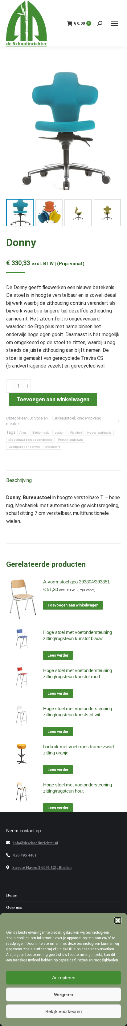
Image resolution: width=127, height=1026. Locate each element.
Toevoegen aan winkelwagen (53, 399)
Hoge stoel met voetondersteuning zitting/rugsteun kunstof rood (77, 673)
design (60, 432)
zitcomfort (52, 446)
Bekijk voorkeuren (63, 1011)
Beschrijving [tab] (19, 480)
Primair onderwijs (70, 439)
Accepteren (63, 977)
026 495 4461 (25, 855)
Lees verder (57, 655)
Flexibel (76, 432)
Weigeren (63, 994)
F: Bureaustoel (62, 418)
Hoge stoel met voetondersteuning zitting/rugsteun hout (77, 787)
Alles (23, 432)
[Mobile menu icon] (115, 23)
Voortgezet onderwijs (24, 446)
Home (11, 895)
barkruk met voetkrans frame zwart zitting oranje (78, 749)
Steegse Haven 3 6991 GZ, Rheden (42, 867)
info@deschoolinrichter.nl (35, 843)
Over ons (14, 907)
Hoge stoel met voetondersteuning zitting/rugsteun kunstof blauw (77, 635)
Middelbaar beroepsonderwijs (30, 439)
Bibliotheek (40, 432)
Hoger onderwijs (99, 432)
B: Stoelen (39, 418)
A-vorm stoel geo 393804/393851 (76, 581)
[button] (118, 920)
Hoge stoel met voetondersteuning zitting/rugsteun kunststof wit (77, 711)
